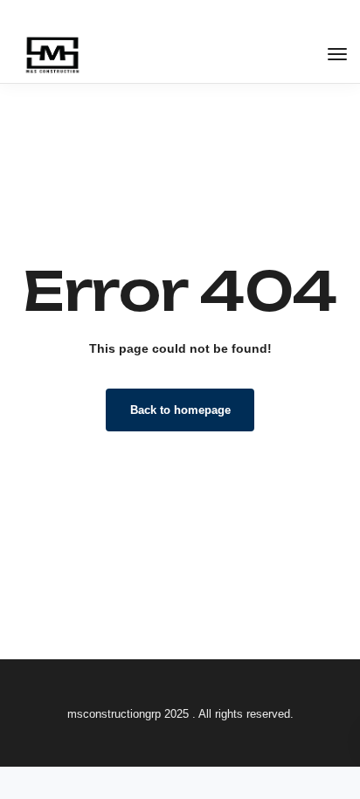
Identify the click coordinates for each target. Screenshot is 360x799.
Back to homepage (180, 410)
